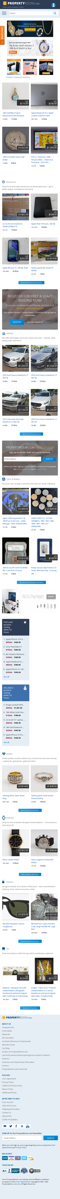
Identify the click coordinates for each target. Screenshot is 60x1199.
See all (6, 676)
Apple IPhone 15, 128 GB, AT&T (15, 268)
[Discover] (31, 1158)
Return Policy (7, 1089)
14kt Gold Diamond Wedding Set (19, 727)
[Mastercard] (18, 1158)
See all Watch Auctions (30, 874)
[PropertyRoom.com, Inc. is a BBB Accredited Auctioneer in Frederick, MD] (11, 1170)
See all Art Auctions (30, 1008)
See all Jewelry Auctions (30, 810)
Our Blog (5, 1048)
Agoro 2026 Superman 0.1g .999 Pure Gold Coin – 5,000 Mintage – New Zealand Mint (15, 521)
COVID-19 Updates (10, 1119)
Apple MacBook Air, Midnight (18, 661)
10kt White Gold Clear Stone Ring (19, 712)
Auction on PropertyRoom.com (15, 1051)
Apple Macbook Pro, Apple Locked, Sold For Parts (42, 114)
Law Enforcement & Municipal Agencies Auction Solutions (26, 1055)
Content (2, 35)
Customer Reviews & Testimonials (16, 1041)
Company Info (8, 1027)
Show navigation (5, 13)
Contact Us (6, 1112)
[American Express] (24, 1158)
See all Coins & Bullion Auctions (31, 582)
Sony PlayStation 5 (14, 646)
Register (17, 322)
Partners (5, 1058)
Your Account (7, 1102)
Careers (5, 1065)
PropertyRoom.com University (14, 1069)
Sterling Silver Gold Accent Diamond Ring (42, 797)
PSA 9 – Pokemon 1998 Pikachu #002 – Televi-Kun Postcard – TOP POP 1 (42, 160)
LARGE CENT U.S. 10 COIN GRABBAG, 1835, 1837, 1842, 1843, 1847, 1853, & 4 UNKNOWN (42, 522)
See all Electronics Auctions (31, 283)
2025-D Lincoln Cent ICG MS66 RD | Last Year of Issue (15, 569)
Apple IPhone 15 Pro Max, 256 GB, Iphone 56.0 (25, 639)
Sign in (47, 322)
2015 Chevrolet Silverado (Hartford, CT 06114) (13, 420)
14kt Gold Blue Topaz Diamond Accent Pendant (13, 114)
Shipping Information (11, 1109)
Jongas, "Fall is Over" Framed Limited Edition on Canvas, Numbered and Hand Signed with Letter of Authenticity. (43, 991)
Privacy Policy (40, 469)
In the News (7, 1031)
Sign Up (49, 459)
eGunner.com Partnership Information (18, 1062)
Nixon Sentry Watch (11, 859)
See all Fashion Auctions (30, 941)
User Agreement (24, 469)
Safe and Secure (9, 1105)
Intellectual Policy (9, 1092)
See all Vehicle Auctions (31, 434)
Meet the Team (8, 1044)
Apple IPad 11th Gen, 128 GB (43, 224)
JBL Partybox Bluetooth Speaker (19, 654)
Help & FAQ (6, 1116)
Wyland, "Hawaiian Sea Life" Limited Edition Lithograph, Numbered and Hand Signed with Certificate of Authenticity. (15, 991)
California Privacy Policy (12, 1085)
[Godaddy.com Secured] (35, 1170)
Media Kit (6, 1034)
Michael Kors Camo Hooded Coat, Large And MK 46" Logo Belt (43, 926)
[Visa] (12, 1158)
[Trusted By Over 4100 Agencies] (24, 1170)
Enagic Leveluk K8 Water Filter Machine (22, 705)
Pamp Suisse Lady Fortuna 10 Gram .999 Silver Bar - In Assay (44, 569)
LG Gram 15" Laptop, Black (17, 720)
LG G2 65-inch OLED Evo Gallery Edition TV (12, 225)
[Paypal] (5, 1158)
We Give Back (8, 1038)
